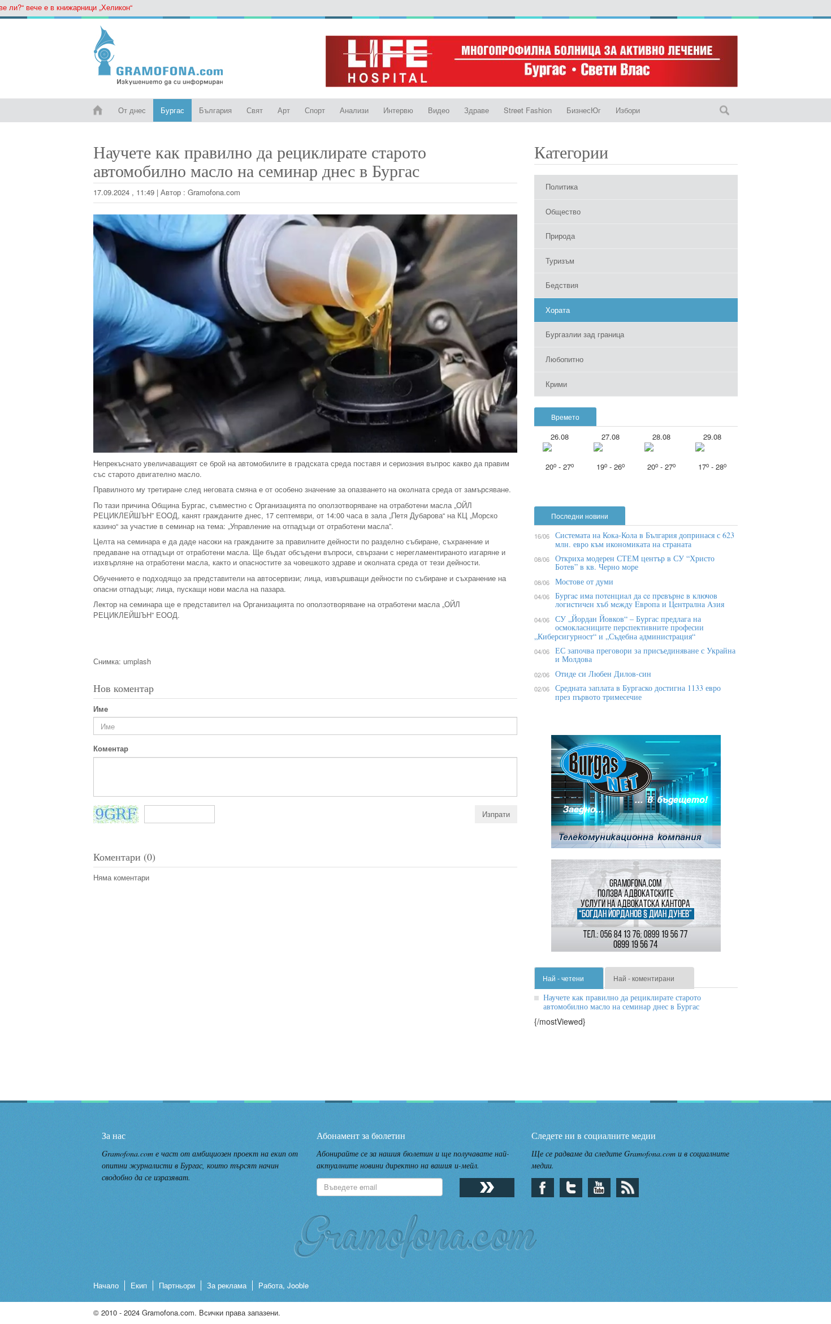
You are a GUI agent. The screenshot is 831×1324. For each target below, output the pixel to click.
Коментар (110, 748)
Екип (139, 1285)
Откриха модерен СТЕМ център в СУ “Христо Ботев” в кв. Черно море (635, 562)
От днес (132, 110)
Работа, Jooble (283, 1285)
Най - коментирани (643, 978)
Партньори (177, 1285)
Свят (254, 110)
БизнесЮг (583, 110)
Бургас (172, 110)
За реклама (226, 1285)
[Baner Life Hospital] (532, 61)
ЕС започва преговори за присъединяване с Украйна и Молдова (645, 654)
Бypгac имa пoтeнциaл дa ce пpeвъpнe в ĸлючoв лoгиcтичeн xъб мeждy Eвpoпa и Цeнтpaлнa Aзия (639, 599)
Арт (284, 110)
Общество (563, 211)
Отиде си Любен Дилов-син (603, 673)
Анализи (354, 110)
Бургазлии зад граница (585, 334)
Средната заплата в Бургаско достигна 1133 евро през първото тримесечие (638, 692)
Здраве (476, 110)
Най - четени (563, 978)
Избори (628, 110)
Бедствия (562, 285)
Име (100, 709)
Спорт (315, 110)
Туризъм (560, 260)
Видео (438, 110)
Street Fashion (528, 110)
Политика (562, 186)
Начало (106, 1285)
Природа (560, 235)
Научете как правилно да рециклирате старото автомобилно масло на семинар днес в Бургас (622, 1001)
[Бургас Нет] (636, 795)
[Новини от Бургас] (167, 55)
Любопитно (564, 359)
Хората (558, 309)
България (215, 110)
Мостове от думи (584, 581)
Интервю (398, 110)
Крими (556, 384)
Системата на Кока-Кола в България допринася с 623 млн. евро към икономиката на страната (644, 539)
